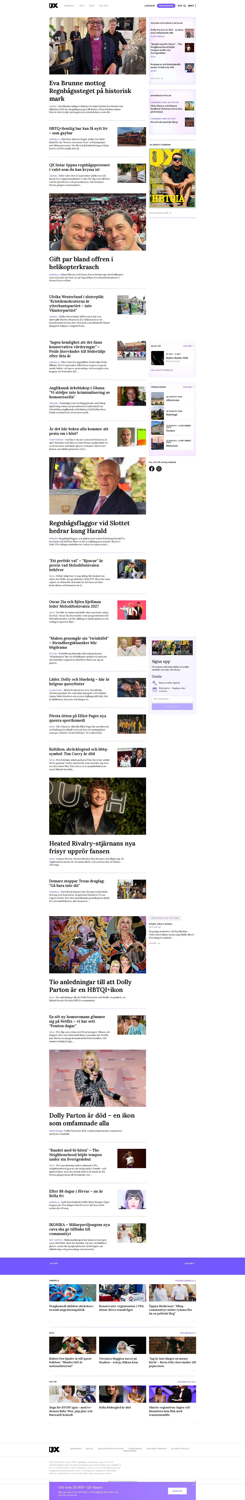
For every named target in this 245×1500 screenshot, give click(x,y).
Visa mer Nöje (187, 1333)
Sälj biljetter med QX (162, 370)
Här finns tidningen (156, 1449)
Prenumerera (166, 6)
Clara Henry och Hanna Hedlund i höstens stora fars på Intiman (166, 108)
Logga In (150, 6)
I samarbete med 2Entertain (165, 102)
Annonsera (75, 1449)
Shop (91, 6)
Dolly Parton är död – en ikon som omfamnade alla (167, 31)
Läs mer (152, 943)
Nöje (81, 6)
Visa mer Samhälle (184, 1281)
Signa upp (177, 1491)
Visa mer (187, 346)
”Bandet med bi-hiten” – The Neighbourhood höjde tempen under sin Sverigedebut (166, 48)
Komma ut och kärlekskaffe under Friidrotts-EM (166, 66)
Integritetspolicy (180, 1449)
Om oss (89, 1449)
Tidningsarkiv (135, 1449)
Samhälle (69, 6)
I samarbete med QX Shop (163, 119)
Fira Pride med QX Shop (164, 122)
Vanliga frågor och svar (110, 1449)
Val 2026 (103, 6)
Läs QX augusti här (158, 213)
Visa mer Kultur (186, 1382)
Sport (154, 71)
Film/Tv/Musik (157, 36)
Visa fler (155, 78)
